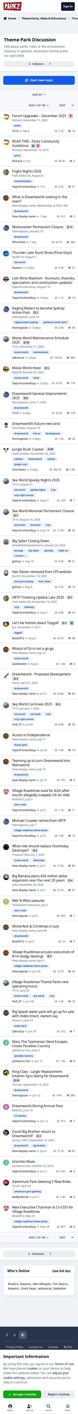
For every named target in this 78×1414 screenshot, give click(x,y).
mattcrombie (20, 453)
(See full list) (61, 1271)
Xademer (59, 1288)
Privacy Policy (14, 1347)
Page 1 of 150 (37, 105)
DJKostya (18, 1031)
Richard (17, 120)
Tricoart (17, 1084)
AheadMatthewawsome (27, 545)
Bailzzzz (17, 1110)
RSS (69, 1347)
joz (14, 627)
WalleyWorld (20, 1197)
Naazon (17, 268)
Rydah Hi (18, 257)
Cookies (53, 1347)
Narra (16, 683)
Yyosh (16, 1186)
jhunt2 (16, 576)
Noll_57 (17, 724)
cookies (32, 1368)
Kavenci (13, 1288)
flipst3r (16, 372)
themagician (20, 231)
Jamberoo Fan (21, 1050)
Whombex (19, 242)
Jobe (15, 885)
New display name (24, 205)
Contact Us (36, 1347)
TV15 (15, 131)
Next (62, 105)
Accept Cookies (24, 1394)
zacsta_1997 (20, 1140)
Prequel (17, 855)
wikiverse (18, 357)
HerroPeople (42, 1284)
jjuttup (16, 561)
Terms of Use (64, 1364)
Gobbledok (19, 664)
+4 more (18, 555)
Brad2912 (18, 638)
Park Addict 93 (21, 175)
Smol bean (19, 428)
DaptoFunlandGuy (24, 186)
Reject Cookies (59, 1394)
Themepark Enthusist (26, 905)
